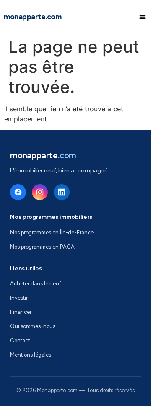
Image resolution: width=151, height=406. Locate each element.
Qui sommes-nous (32, 326)
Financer (20, 312)
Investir (19, 298)
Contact (20, 340)
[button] (143, 17)
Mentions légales (30, 355)
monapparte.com (32, 16)
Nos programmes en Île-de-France (52, 232)
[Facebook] (18, 192)
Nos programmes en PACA (42, 247)
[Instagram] (40, 192)
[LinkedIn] (62, 192)
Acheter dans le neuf (35, 283)
